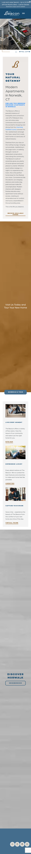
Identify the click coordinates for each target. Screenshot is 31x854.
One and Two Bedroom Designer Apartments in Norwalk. (15, 105)
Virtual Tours (12, 523)
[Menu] (24, 13)
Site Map (9, 442)
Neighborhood (15, 683)
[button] (21, 52)
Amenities (10, 483)
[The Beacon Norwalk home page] (11, 13)
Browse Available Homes (16, 214)
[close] (30, 1)
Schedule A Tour (15, 392)
